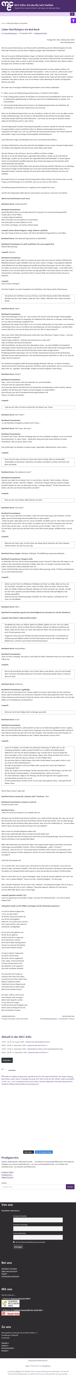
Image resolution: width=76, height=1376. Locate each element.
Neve (27, 1365)
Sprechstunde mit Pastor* (36, 1045)
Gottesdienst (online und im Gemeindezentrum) (44, 1049)
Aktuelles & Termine (8, 1268)
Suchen (4, 1183)
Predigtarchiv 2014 (40, 33)
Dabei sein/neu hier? (9, 1271)
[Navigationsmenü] (72, 14)
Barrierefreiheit (7, 1348)
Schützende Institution (9, 1276)
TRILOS (18, 1371)
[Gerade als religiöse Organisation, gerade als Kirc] (38, 1112)
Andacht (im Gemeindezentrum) (37, 1041)
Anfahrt (4, 1345)
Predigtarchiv (6, 1174)
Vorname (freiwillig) (20, 1216)
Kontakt (4, 1350)
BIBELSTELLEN (6, 1177)
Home (3, 23)
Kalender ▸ (7, 1060)
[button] (73, 20)
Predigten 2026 (7, 1172)
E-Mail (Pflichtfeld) (19, 1233)
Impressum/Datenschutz (37, 1360)
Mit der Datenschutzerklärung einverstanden (30, 1242)
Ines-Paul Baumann (10, 33)
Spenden (4, 1343)
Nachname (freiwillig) (20, 1224)
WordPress (46, 1365)
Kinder (3, 1273)
